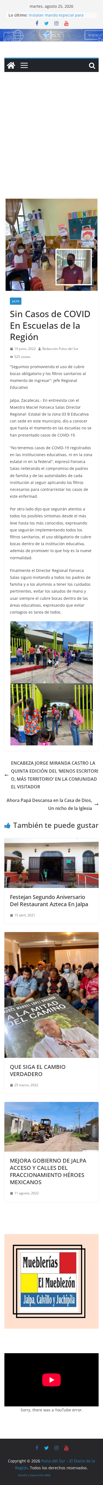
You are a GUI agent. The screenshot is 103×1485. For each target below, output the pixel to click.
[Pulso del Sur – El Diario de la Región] (51, 33)
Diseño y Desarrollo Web (34, 1475)
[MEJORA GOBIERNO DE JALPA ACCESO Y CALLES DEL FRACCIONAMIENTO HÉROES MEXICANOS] (51, 1106)
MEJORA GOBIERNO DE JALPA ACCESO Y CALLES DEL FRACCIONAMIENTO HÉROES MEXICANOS (48, 1171)
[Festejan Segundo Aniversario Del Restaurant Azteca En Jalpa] (51, 842)
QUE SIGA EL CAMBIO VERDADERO (38, 1070)
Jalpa (15, 301)
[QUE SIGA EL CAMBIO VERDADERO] (51, 936)
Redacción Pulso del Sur (60, 348)
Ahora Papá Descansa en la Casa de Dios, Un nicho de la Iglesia (49, 804)
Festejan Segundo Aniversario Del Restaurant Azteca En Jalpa (49, 900)
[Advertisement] (51, 143)
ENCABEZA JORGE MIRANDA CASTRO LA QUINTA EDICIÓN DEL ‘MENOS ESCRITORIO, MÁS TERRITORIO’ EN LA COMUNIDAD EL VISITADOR (54, 775)
